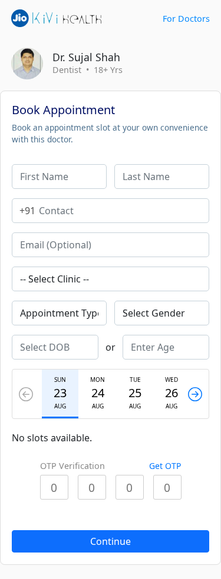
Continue (110, 541)
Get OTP (165, 465)
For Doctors (186, 18)
